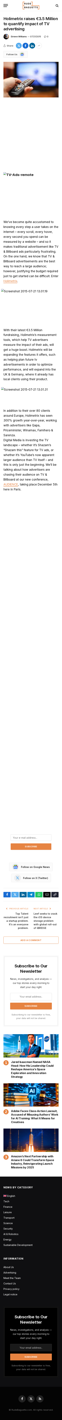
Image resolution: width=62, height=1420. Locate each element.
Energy (7, 1239)
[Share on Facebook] (25, 46)
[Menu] (5, 5)
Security (8, 1228)
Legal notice (10, 1294)
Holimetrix (10, 281)
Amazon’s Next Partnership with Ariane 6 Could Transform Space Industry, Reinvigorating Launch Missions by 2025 (32, 1162)
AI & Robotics (10, 1234)
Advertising (9, 1272)
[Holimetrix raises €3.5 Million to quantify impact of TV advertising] (31, 79)
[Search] (57, 5)
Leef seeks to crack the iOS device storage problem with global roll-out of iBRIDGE (45, 920)
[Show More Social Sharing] (39, 46)
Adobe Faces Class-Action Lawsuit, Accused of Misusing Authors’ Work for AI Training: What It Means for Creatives (34, 1116)
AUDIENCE (10, 484)
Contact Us (9, 1283)
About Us (8, 1267)
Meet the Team (12, 1278)
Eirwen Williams (19, 36)
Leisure (7, 1212)
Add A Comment (31, 940)
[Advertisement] (31, 135)
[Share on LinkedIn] (32, 46)
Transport (8, 1217)
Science (8, 1223)
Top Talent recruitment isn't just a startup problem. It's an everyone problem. (16, 920)
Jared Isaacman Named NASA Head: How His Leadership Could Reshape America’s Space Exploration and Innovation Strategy (32, 1069)
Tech (6, 1201)
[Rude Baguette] (31, 5)
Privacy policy (11, 1288)
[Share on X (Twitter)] (19, 46)
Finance (7, 1206)
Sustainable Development (18, 1245)
